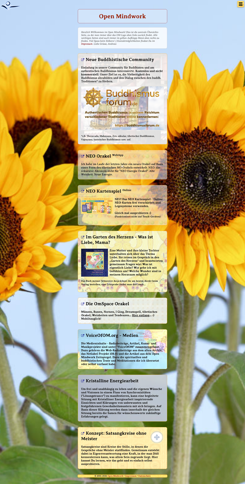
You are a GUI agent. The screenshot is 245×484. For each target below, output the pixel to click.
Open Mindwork (115, 476)
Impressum (86, 43)
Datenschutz (144, 476)
